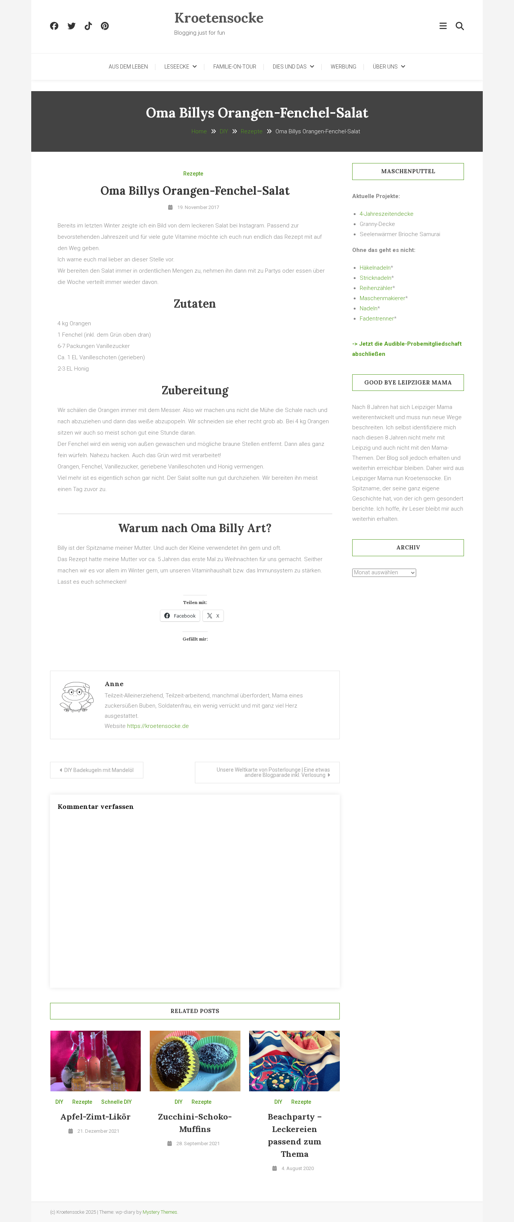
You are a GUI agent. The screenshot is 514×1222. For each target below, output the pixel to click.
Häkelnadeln (375, 267)
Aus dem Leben (128, 67)
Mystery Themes (160, 1212)
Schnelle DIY (116, 1102)
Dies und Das (290, 67)
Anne (114, 683)
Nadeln (368, 308)
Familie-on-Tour (234, 67)
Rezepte (193, 174)
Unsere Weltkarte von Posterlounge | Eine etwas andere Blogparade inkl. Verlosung (273, 772)
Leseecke (176, 67)
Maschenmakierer (382, 298)
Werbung (343, 67)
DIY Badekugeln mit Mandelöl (99, 770)
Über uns (385, 67)
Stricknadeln (375, 278)
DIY (59, 1102)
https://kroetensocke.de (158, 726)
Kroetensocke (218, 17)
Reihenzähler (376, 288)
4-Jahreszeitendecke (387, 214)
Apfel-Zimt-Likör (95, 1116)
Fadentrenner (377, 318)
